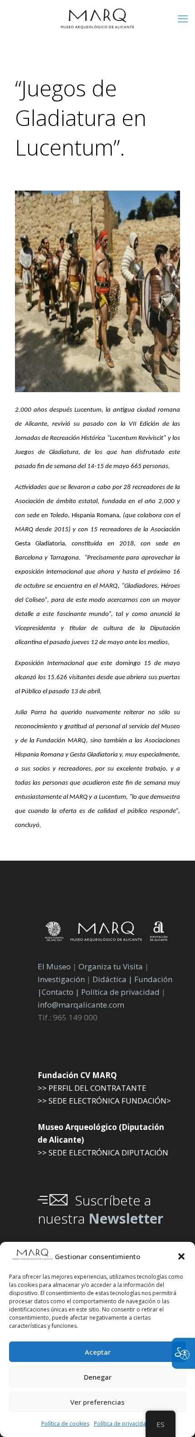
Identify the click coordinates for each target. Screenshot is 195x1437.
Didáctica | (113, 979)
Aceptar (98, 1351)
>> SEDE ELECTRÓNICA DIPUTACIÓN (103, 1152)
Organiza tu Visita (110, 966)
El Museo (54, 966)
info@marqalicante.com (81, 1004)
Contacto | (60, 992)
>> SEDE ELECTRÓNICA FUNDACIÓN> (104, 1100)
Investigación (61, 979)
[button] (181, 1256)
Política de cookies (65, 1423)
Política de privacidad (122, 1423)
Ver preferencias (97, 1402)
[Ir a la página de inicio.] (97, 18)
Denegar (98, 1377)
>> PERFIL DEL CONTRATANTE (92, 1088)
